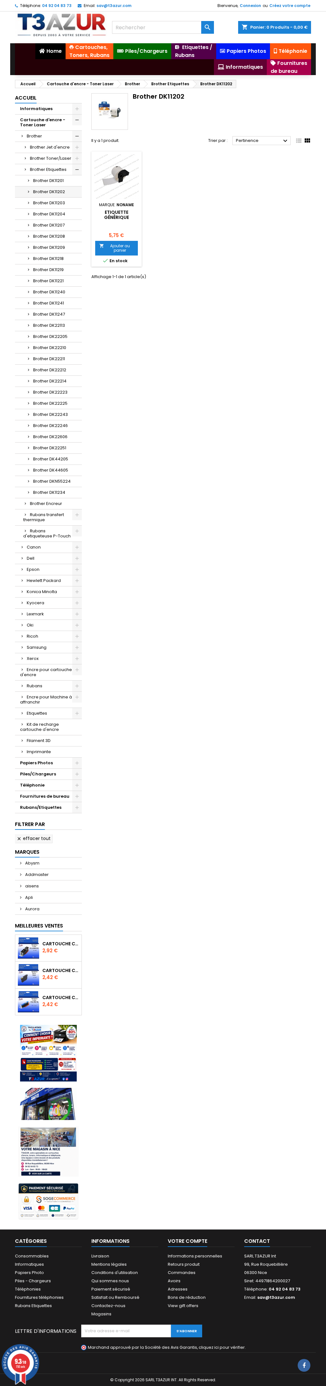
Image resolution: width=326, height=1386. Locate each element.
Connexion (250, 5)
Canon (34, 547)
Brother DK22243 (50, 414)
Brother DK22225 (50, 403)
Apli (28, 897)
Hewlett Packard (44, 581)
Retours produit (184, 1264)
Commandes (181, 1273)
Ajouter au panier (114, 248)
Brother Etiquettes (48, 169)
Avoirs (174, 1281)
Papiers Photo (29, 1273)
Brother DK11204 (49, 214)
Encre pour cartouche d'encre (46, 672)
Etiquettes (37, 713)
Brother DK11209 (49, 247)
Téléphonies (28, 1289)
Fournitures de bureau (44, 796)
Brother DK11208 (49, 236)
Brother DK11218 (48, 259)
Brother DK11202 (49, 192)
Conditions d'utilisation (114, 1273)
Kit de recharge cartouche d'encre (39, 726)
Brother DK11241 (48, 303)
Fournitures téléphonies (39, 1297)
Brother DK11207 (49, 225)
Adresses (178, 1289)
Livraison (100, 1256)
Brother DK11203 (49, 203)
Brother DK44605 (50, 470)
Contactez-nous (108, 1306)
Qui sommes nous (110, 1281)
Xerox (33, 658)
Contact (257, 1241)
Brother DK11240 (49, 292)
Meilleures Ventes (39, 925)
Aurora (31, 909)
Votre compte (187, 1241)
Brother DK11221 (48, 281)
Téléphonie (32, 785)
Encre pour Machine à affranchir (46, 699)
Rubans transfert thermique (43, 517)
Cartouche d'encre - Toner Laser (42, 122)
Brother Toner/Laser (50, 158)
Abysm (31, 863)
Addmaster (36, 875)
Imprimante (39, 752)
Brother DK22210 (49, 348)
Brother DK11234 (49, 492)
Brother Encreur (46, 503)
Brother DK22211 (49, 359)
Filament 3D (39, 741)
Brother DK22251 (49, 448)
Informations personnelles (195, 1256)
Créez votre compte (289, 5)
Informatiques (36, 109)
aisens (31, 886)
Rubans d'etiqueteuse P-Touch (47, 533)
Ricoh (32, 636)
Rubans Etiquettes (33, 1306)
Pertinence (262, 141)
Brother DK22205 (50, 336)
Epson (33, 569)
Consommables (32, 1256)
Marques (27, 852)
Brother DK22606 (50, 437)
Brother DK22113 (49, 325)
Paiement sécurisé (110, 1289)
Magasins (101, 1314)
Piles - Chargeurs (33, 1281)
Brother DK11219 (48, 270)
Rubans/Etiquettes (40, 807)
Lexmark (35, 614)
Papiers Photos (36, 763)
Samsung (36, 647)
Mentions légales (109, 1264)
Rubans (34, 686)
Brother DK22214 (50, 381)
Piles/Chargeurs (38, 774)
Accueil (26, 98)
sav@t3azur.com (113, 5)
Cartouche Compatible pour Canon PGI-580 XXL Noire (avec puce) (60, 943)
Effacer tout (34, 838)
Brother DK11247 (49, 314)
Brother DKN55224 (52, 481)
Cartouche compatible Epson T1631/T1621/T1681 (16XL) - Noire (60, 970)
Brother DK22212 (49, 370)
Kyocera (35, 603)
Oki (30, 625)
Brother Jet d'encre (50, 147)
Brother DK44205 (50, 459)
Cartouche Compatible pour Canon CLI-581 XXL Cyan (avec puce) (60, 997)
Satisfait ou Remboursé (115, 1297)
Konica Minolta (42, 592)
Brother (34, 136)
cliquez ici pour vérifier (222, 1347)
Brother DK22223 (50, 392)
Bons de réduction (187, 1297)
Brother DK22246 (50, 426)
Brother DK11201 (48, 181)
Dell (30, 558)
